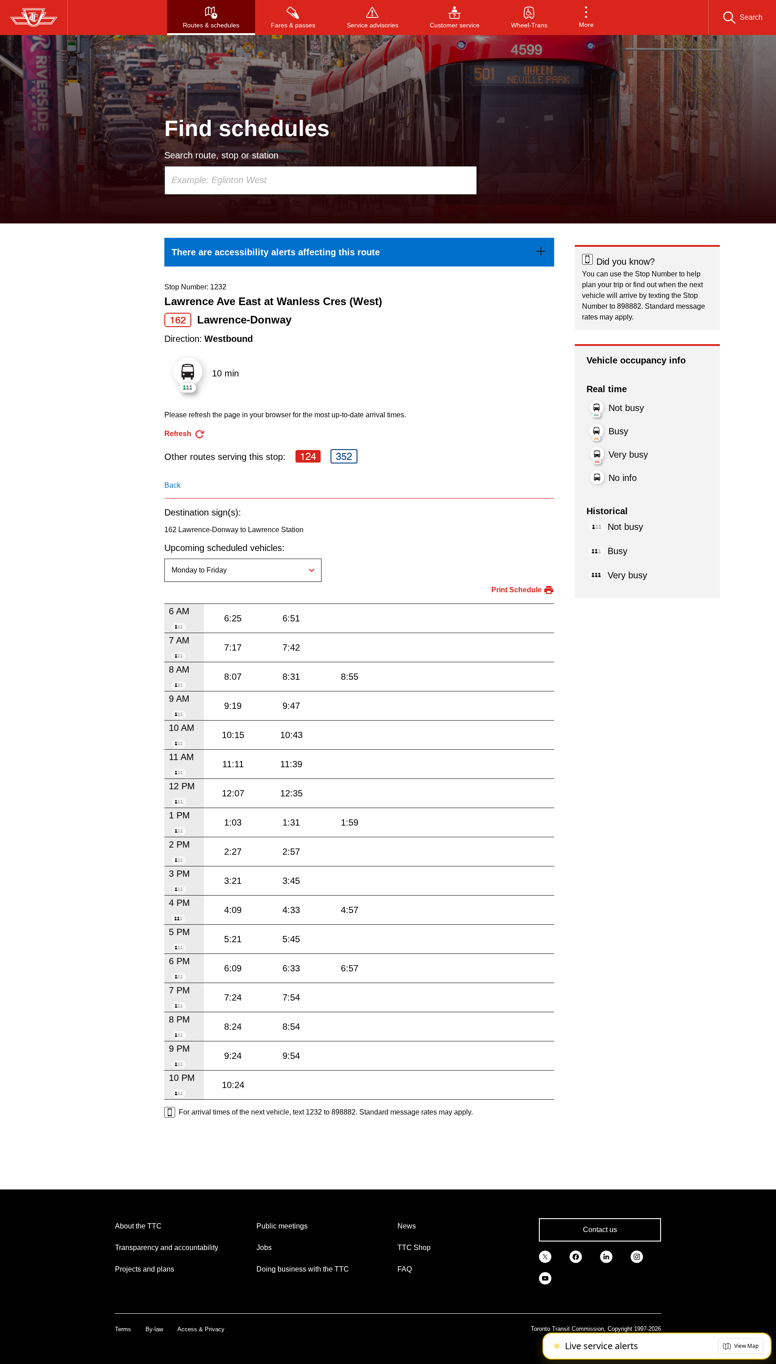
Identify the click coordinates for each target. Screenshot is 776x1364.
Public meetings (282, 1226)
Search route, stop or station (221, 155)
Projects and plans (144, 1269)
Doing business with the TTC (302, 1269)
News (406, 1226)
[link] (359, 252)
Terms (123, 1329)
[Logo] (33, 17)
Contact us (600, 1229)
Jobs (264, 1247)
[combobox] (320, 180)
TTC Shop (414, 1247)
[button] (586, 17)
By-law (154, 1329)
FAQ (404, 1269)
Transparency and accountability (166, 1247)
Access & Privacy (201, 1329)
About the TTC (138, 1226)
